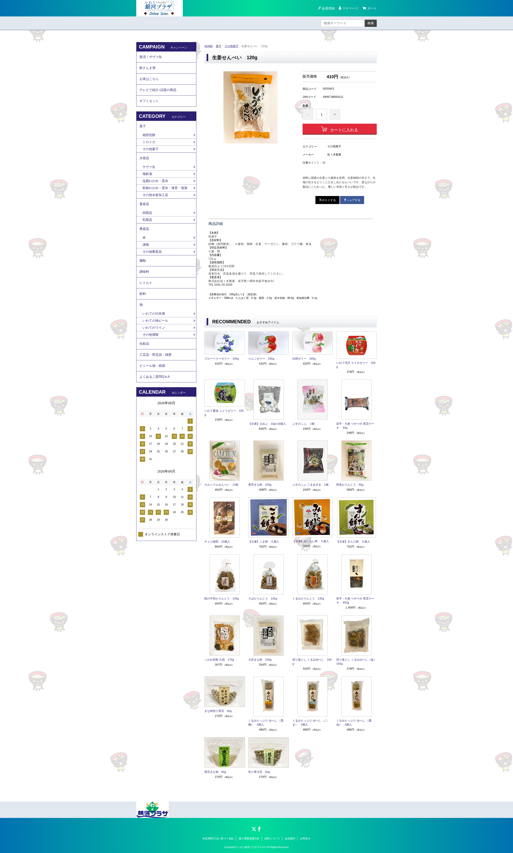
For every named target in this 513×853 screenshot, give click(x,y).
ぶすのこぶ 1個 (303, 423)
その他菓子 (231, 46)
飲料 (142, 293)
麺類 (142, 260)
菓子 (218, 46)
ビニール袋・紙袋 (152, 365)
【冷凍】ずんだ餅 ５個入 (353, 541)
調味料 (144, 271)
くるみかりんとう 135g (308, 598)
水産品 (144, 158)
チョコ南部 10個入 (217, 541)
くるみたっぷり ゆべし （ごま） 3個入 (310, 722)
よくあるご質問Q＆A (154, 376)
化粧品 (144, 343)
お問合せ (305, 838)
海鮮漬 (147, 174)
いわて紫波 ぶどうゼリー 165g (224, 412)
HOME (208, 46)
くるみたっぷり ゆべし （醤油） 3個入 (354, 722)
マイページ (350, 8)
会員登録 (328, 8)
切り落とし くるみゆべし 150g (312, 661)
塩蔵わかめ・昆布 (155, 181)
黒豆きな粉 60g (215, 771)
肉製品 (147, 212)
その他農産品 (152, 251)
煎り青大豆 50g (259, 771)
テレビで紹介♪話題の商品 (157, 90)
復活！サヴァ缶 (150, 57)
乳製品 (147, 219)
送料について (272, 838)
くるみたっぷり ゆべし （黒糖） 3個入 (266, 722)
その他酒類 (150, 334)
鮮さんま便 (147, 68)
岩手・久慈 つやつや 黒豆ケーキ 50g (355, 425)
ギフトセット (149, 101)
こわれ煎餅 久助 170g (219, 659)
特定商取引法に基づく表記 (218, 838)
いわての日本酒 (153, 313)
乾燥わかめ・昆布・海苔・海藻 (164, 188)
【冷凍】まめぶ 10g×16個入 (267, 423)
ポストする (329, 200)
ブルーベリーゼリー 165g (221, 358)
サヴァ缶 (148, 167)
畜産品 (144, 204)
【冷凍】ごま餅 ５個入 (263, 541)
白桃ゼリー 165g (304, 358)
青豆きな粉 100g (260, 484)
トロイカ (148, 142)
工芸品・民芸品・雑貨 (155, 354)
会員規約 (290, 838)
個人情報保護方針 (249, 838)
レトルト (145, 282)
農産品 (144, 228)
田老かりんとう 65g (350, 484)
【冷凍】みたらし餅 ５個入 (310, 541)
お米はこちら (149, 79)
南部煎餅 (148, 135)
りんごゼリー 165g (261, 358)
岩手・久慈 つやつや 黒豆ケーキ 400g (355, 600)
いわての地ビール (155, 320)
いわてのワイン (153, 327)
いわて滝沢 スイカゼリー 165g (356, 364)
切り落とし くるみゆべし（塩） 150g (356, 661)
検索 (371, 23)
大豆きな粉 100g (260, 659)
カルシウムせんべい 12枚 (221, 484)
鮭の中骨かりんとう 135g (221, 598)
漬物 (145, 244)
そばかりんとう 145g (262, 598)
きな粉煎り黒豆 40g (218, 711)
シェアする (353, 200)
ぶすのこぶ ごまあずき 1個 (310, 484)
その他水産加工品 (155, 195)
